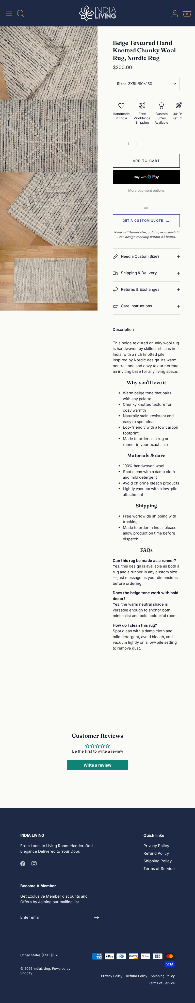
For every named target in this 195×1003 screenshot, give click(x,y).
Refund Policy (156, 853)
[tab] (126, 330)
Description (123, 329)
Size (121, 84)
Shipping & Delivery (138, 272)
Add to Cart (146, 161)
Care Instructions (136, 305)
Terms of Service (159, 868)
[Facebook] (22, 863)
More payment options (146, 190)
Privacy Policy (156, 845)
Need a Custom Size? (139, 256)
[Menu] (8, 13)
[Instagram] (34, 863)
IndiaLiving (42, 968)
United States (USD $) (37, 955)
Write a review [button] (97, 765)
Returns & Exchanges (139, 289)
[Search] (20, 14)
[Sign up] (96, 917)
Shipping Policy (157, 861)
